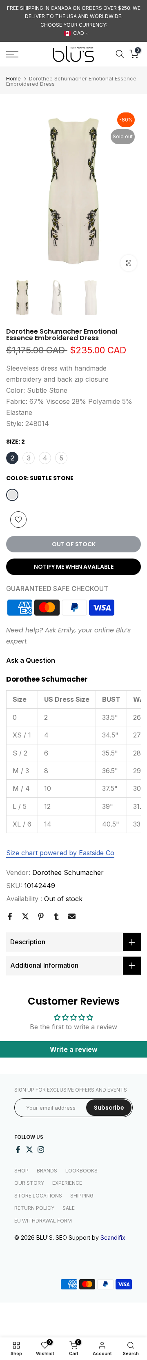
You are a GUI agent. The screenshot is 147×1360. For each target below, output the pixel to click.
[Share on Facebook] (9, 916)
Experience (67, 1183)
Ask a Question (30, 660)
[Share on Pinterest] (41, 916)
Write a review (74, 1049)
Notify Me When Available (74, 567)
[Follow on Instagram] (41, 1149)
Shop (21, 1171)
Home (13, 78)
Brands (47, 1171)
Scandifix (112, 1237)
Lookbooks (81, 1171)
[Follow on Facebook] (18, 1149)
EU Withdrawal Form (43, 1221)
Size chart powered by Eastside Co (60, 853)
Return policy (34, 1208)
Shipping (82, 1196)
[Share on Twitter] (25, 916)
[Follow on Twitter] (29, 1149)
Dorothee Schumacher (68, 872)
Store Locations (38, 1196)
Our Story (29, 1183)
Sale (68, 1208)
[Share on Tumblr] (56, 916)
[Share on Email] (72, 916)
